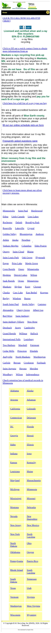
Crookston (29, 362)
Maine (30, 471)
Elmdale (34, 351)
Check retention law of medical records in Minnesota (23, 381)
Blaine (30, 251)
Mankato (7, 286)
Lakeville (19, 228)
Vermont (14, 597)
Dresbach (7, 327)
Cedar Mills (8, 351)
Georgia (14, 435)
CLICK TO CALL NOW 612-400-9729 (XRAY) (21, 19)
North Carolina (31, 535)
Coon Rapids (9, 269)
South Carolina (31, 571)
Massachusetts (34, 480)
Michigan (14, 489)
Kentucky (31, 462)
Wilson (19, 374)
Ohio (29, 543)
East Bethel (31, 292)
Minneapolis (9, 210)
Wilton (33, 275)
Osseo (21, 269)
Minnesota (32, 489)
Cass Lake (18, 292)
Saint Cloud (18, 251)
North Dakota (13, 544)
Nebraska (31, 507)
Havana (23, 368)
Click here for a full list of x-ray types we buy (25, 103)
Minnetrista (32, 281)
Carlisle (6, 362)
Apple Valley (28, 304)
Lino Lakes (33, 216)
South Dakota (13, 580)
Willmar (23, 333)
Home (4, 12)
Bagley (6, 298)
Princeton (22, 351)
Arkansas (31, 399)
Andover (40, 234)
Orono (21, 281)
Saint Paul (23, 210)
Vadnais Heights (10, 245)
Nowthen (26, 240)
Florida (30, 426)
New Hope (32, 321)
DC (11, 426)
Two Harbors (9, 345)
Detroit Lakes (20, 275)
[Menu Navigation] (48, 12)
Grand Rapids (9, 333)
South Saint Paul (11, 304)
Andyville (7, 357)
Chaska (6, 292)
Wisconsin (15, 615)
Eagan (6, 263)
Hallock (34, 333)
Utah (29, 588)
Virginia (31, 597)
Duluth (19, 222)
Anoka (15, 240)
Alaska (30, 390)
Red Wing (7, 316)
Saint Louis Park (11, 257)
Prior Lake (17, 263)
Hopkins (7, 275)
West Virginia (33, 606)
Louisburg (29, 339)
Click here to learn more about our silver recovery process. (22, 191)
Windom (17, 298)
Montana (14, 507)
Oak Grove (27, 257)
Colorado (31, 408)
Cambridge (29, 327)
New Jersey (15, 525)
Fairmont (34, 345)
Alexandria (8, 310)
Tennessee (32, 579)
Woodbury (8, 374)
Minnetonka (33, 269)
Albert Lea (38, 310)
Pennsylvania (16, 561)
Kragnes (44, 292)
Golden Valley (9, 234)
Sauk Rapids (9, 281)
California (15, 408)
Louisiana (15, 471)
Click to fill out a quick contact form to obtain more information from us (25, 49)
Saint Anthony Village (13, 321)
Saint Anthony (22, 316)
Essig (27, 286)
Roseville (7, 228)
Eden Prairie (41, 245)
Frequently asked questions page (20, 141)
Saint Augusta (9, 368)
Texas (13, 588)
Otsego (6, 251)
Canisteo (42, 304)
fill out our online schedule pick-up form (23, 125)
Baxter (27, 298)
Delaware (31, 417)
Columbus (26, 245)
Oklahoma (15, 552)
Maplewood (36, 210)
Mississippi (15, 498)
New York (15, 534)
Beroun (17, 362)
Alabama (14, 390)
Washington (16, 606)
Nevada (13, 516)
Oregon (30, 552)
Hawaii (30, 435)
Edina (5, 216)
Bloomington (26, 234)
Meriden (34, 368)
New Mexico (33, 525)
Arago (18, 327)
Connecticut (16, 417)
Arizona (14, 399)
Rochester (7, 222)
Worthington (39, 357)
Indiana (13, 453)
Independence (32, 374)
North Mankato (23, 357)
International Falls (12, 339)
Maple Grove (31, 263)
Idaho (13, 444)
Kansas (13, 462)
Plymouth (40, 257)
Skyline (18, 286)
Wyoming (31, 615)
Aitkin (6, 240)
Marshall (22, 345)
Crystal (30, 228)
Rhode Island (16, 570)
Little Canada (18, 216)
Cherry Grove (23, 310)
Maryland (15, 480)
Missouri (31, 498)
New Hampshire (32, 517)
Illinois (30, 444)
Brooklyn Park (32, 222)
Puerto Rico (32, 561)
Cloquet (37, 286)
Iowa (29, 453)
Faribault (41, 362)
